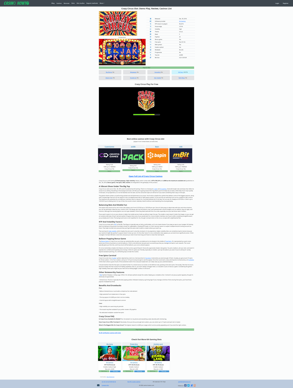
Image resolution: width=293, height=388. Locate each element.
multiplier (191, 260)
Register (285, 3)
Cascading (157, 72)
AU (108, 382)
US (102, 382)
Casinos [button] (59, 3)
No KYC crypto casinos (134, 382)
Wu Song (110, 344)
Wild (101, 275)
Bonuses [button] (66, 3)
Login (277, 3)
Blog (53, 3)
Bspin (157, 147)
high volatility (112, 231)
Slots (73, 3)
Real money (104, 371)
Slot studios (81, 3)
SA (115, 382)
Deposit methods (92, 3)
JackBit (133, 147)
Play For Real (146, 67)
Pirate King (134, 344)
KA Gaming (182, 21)
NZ (113, 382)
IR (111, 382)
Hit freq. (180, 72)
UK (104, 382)
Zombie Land (158, 344)
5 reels (155, 189)
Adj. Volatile (157, 78)
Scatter (114, 258)
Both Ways (182, 78)
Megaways (133, 72)
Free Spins (168, 241)
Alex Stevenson (110, 377)
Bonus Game (105, 241)
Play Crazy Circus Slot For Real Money (146, 329)
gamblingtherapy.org (184, 382)
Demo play (115, 371)
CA (106, 382)
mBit (180, 147)
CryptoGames (109, 147)
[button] (102, 52)
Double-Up (133, 78)
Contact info (105, 385)
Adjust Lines (109, 78)
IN (110, 382)
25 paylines (163, 189)
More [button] (101, 3)
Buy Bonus (109, 72)
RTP (115, 224)
